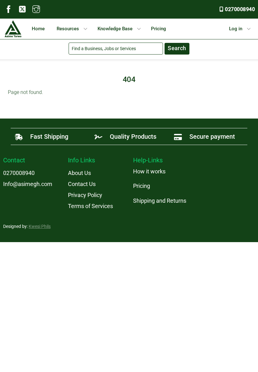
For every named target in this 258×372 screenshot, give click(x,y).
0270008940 (240, 9)
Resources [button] (68, 29)
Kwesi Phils (40, 226)
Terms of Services (90, 206)
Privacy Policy (85, 195)
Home (38, 29)
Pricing (158, 29)
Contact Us (82, 184)
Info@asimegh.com (27, 184)
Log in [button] (235, 29)
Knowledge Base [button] (115, 29)
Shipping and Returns (159, 200)
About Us (79, 173)
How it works (149, 171)
